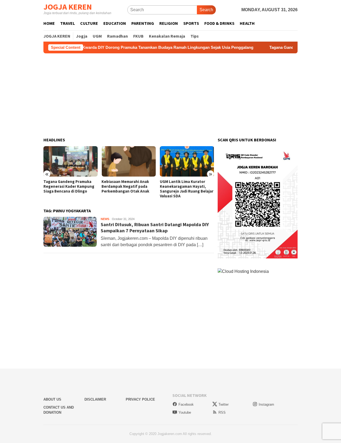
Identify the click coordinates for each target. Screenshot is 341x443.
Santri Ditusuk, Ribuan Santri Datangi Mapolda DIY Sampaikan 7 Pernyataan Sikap (155, 227)
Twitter (223, 404)
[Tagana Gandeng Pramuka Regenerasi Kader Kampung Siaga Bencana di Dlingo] (70, 161)
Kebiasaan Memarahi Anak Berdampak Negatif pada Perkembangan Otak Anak (125, 186)
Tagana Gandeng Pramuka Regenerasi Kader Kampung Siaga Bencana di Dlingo (68, 186)
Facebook (186, 404)
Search (206, 9)
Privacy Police (140, 399)
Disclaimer (95, 399)
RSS (222, 412)
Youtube (184, 412)
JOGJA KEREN (67, 7)
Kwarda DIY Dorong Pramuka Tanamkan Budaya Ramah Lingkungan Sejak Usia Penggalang (155, 47)
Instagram (266, 404)
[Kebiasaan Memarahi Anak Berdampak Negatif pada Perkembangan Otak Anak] (129, 161)
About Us (52, 399)
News (105, 219)
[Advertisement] (170, 95)
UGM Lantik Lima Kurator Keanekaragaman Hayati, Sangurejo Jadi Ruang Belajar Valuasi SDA (186, 188)
